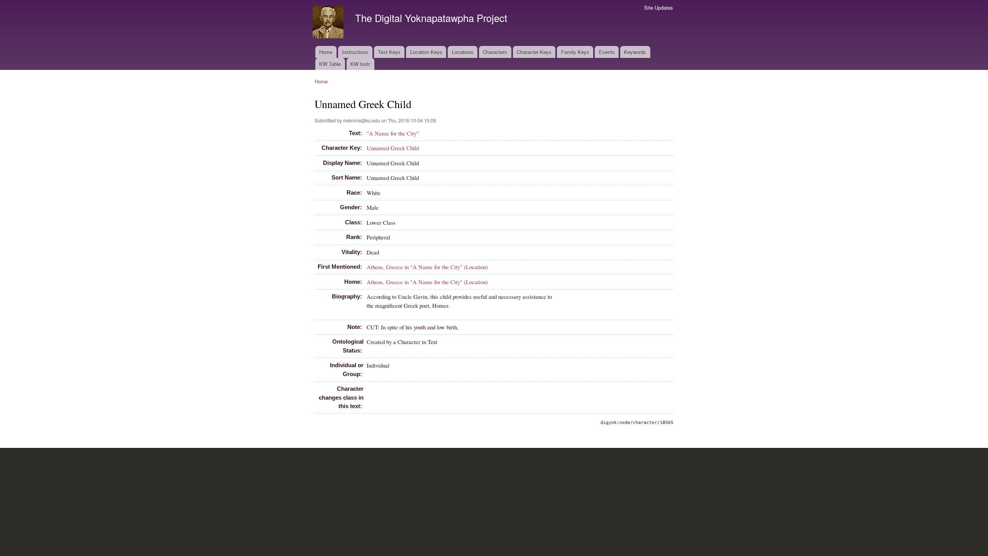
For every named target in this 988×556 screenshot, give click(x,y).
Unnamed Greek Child (393, 148)
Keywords (635, 52)
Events (607, 52)
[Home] (329, 23)
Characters (495, 52)
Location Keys (426, 52)
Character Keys (534, 52)
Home (325, 52)
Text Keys (389, 52)
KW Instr (360, 64)
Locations (463, 52)
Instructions (355, 52)
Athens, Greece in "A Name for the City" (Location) (427, 267)
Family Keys (575, 52)
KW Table (330, 64)
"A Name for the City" (393, 133)
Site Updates (658, 7)
